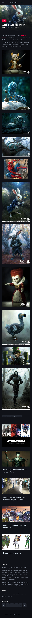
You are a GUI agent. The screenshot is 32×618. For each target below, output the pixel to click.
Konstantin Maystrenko (12, 553)
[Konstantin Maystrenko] (16, 542)
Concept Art (6, 416)
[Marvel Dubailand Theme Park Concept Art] (16, 514)
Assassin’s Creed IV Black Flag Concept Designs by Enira (14, 498)
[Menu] (3, 2)
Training (9, 596)
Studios (4, 596)
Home (3, 594)
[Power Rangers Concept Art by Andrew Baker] (16, 459)
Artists (8, 594)
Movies (19, 416)
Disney (13, 416)
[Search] (29, 2)
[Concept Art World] (16, 2)
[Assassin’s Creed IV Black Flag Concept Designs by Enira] (16, 486)
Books (18, 594)
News (4, 20)
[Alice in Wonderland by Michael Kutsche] (16, 93)
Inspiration (24, 594)
